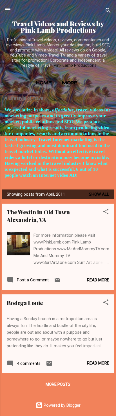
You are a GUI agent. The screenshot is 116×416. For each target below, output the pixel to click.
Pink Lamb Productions (75, 65)
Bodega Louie (25, 303)
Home (44, 82)
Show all (99, 194)
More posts (58, 384)
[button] (105, 212)
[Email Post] (57, 281)
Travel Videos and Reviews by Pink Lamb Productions (58, 27)
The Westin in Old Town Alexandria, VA (38, 215)
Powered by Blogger (62, 405)
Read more (98, 280)
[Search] (108, 11)
